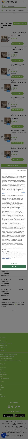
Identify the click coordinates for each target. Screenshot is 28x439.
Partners (20, 208)
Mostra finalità (14, 263)
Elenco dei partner (6, 258)
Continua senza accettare (21, 170)
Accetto (14, 266)
